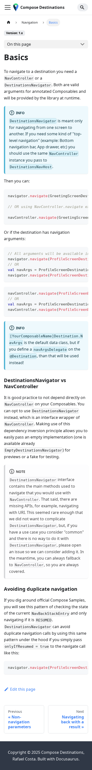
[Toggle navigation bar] (7, 7)
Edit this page (22, 689)
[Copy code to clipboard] (82, 195)
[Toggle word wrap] (73, 195)
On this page (19, 44)
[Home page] (8, 22)
